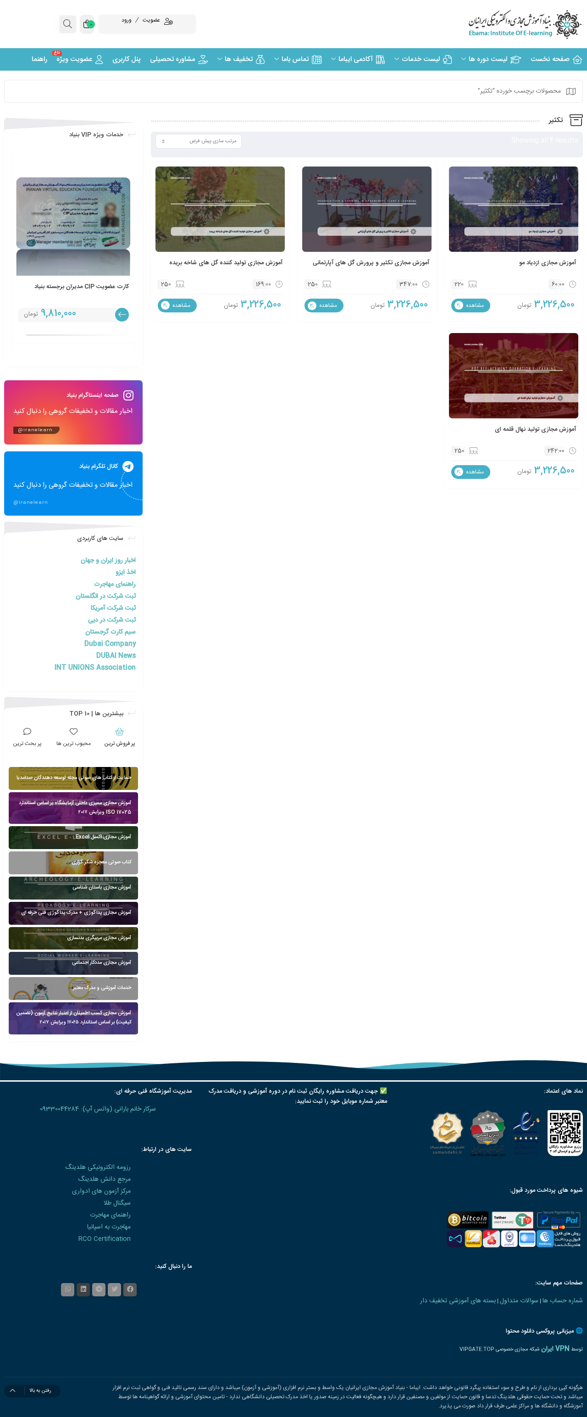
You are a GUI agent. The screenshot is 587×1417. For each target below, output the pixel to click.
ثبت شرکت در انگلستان (106, 596)
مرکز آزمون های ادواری (101, 1191)
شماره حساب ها (563, 1300)
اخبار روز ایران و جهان (108, 560)
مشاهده (474, 305)
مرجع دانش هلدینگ (104, 1179)
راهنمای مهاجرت (115, 584)
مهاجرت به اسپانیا (109, 1227)
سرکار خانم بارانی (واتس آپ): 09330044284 (98, 1109)
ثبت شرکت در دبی (112, 620)
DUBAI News (116, 655)
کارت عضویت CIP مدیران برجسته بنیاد (81, 287)
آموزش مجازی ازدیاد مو (547, 263)
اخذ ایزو (126, 572)
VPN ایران (555, 1349)
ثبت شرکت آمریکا (113, 608)
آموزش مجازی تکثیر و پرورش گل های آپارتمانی (371, 263)
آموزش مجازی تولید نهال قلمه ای (535, 429)
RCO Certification (104, 1239)
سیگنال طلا (117, 1203)
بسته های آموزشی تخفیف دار (458, 1300)
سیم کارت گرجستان (110, 632)
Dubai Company (110, 644)
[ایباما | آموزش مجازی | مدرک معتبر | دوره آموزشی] (513, 24)
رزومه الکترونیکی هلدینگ (98, 1167)
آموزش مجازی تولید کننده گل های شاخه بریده (225, 263)
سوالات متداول (519, 1300)
